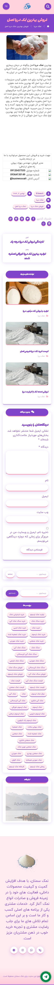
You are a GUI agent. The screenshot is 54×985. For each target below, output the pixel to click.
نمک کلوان (16, 760)
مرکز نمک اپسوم (38, 694)
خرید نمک (36, 628)
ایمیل (45, 496)
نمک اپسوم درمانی (16, 714)
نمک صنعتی (17, 734)
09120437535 (17, 170)
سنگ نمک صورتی (37, 661)
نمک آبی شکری (37, 700)
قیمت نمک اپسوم (37, 687)
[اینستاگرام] (22, 950)
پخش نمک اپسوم (37, 767)
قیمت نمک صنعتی (16, 687)
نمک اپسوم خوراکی (19, 707)
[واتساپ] (31, 950)
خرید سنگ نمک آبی (17, 621)
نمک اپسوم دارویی (37, 714)
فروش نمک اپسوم (15, 674)
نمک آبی (12, 694)
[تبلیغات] (27, 803)
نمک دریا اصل (20, 206)
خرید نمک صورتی (17, 641)
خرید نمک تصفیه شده (17, 634)
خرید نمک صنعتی (37, 641)
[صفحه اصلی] (48, 26)
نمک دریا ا (38, 65)
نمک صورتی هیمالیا (34, 760)
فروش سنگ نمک (15, 667)
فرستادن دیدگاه (34, 549)
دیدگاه (43, 447)
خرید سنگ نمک (37, 621)
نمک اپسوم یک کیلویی (27, 720)
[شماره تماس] (40, 950)
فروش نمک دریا (37, 206)
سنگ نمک (35, 647)
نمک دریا (39, 200)
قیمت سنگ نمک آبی (34, 681)
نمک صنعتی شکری (26, 740)
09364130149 (17, 174)
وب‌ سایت (42, 512)
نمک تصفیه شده (34, 734)
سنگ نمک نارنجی (17, 661)
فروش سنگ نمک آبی (36, 674)
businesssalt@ (18, 178)
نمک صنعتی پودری (34, 753)
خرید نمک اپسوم (38, 634)
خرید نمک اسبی (20, 628)
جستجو (10, 574)
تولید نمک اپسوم (37, 614)
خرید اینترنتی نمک (16, 614)
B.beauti (39, 193)
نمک (24, 694)
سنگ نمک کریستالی (36, 667)
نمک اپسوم (37, 707)
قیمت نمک (15, 681)
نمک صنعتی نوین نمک (27, 747)
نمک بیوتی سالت (34, 727)
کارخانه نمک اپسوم (16, 767)
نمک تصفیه (17, 727)
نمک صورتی (16, 753)
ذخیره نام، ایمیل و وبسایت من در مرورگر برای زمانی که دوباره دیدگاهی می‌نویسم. (27, 536)
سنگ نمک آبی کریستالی (27, 654)
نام (46, 480)
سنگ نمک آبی (19, 647)
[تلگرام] (14, 950)
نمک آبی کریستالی (17, 700)
